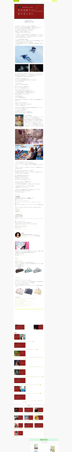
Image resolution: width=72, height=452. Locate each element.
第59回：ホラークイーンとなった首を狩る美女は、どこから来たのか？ (24, 301)
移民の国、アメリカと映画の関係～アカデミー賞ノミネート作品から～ (18, 428)
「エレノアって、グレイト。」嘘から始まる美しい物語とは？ (28, 420)
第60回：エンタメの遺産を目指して (19, 302)
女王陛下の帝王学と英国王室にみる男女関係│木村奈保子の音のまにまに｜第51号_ (32, 376)
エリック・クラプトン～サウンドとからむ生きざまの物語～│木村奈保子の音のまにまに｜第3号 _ (32, 402)
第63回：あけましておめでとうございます (20, 306)
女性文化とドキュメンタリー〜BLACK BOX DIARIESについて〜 (28, 428)
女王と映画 (15, 412)
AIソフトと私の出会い (27, 412)
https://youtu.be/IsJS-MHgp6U (18, 212)
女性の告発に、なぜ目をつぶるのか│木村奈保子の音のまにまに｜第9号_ (31, 393)
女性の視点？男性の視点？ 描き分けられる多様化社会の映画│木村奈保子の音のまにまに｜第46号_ (32, 358)
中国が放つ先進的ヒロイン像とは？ (18, 420)
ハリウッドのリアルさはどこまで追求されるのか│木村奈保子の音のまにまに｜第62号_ (33, 367)
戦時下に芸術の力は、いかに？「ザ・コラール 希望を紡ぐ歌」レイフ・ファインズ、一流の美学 (39, 413)
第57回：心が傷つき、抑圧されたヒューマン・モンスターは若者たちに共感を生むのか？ (26, 298)
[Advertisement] (29, 318)
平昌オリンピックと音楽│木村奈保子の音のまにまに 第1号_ (29, 349)
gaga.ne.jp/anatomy (19, 208)
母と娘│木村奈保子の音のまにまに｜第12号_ (27, 341)
